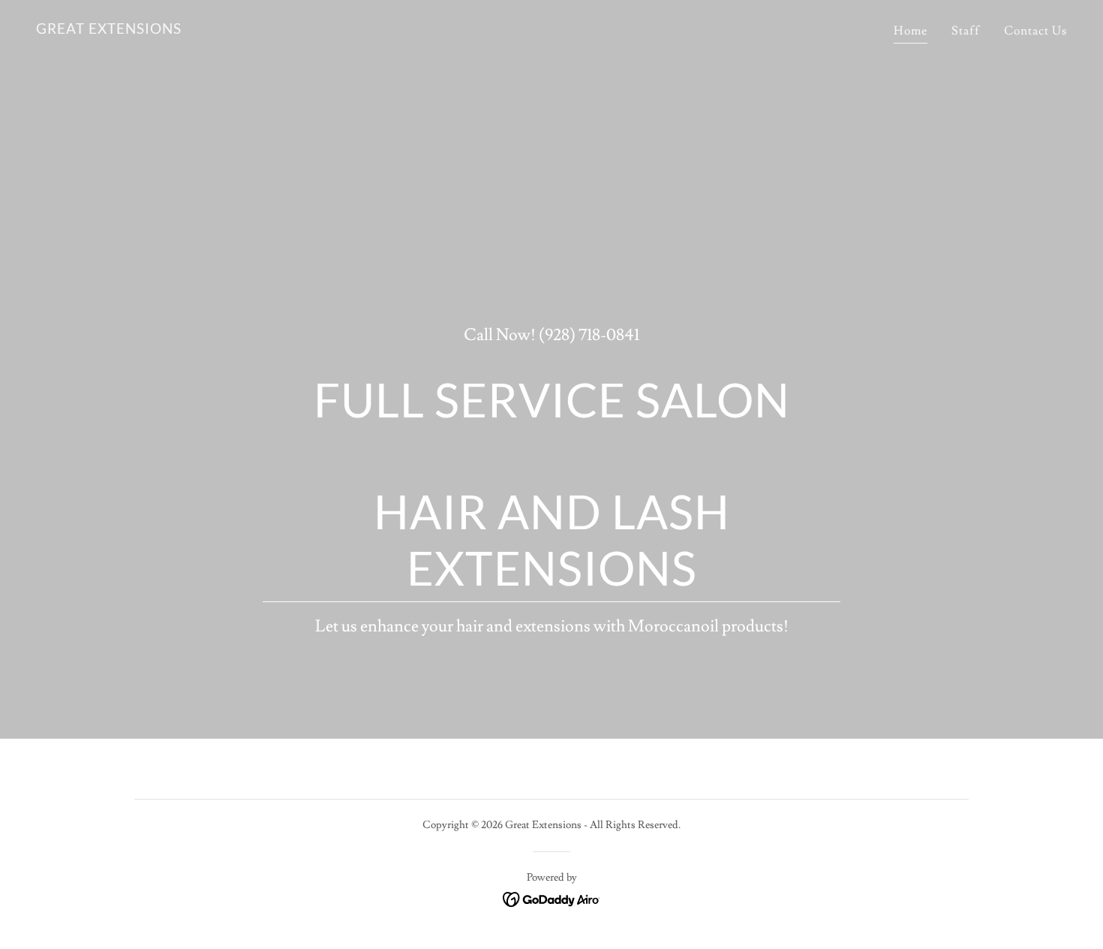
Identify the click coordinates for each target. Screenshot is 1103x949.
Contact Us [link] (1035, 30)
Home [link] (910, 30)
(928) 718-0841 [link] (589, 335)
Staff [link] (965, 30)
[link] (109, 30)
